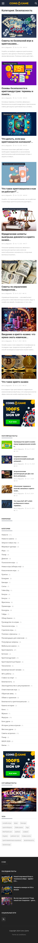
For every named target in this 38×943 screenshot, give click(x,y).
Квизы (4, 745)
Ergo (27, 827)
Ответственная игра (9, 689)
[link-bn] (19, 413)
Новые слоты (26, 836)
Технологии (6, 666)
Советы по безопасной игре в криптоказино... (17, 42)
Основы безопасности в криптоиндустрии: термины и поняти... (17, 91)
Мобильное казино (9, 646)
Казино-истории (8, 705)
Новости (5, 535)
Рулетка (5, 574)
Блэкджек (5, 578)
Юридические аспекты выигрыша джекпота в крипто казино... (18, 237)
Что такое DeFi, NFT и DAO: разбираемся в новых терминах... (23, 503)
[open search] (35, 3)
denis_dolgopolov (7, 47)
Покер (4, 554)
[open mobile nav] (3, 3)
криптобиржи (7, 827)
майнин (17, 832)
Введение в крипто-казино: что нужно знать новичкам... (18, 336)
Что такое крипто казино (15, 382)
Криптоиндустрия (8, 658)
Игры (4, 550)
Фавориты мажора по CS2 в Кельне (23, 889)
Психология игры (8, 562)
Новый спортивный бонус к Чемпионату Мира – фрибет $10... (23, 879)
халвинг (25, 832)
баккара (23, 823)
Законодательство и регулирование (16, 686)
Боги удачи (6, 721)
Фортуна (5, 717)
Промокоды (6, 606)
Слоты (4, 586)
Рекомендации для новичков (13, 638)
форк (16, 823)
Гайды (4, 614)
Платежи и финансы (9, 634)
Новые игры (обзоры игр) (11, 566)
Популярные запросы (10, 642)
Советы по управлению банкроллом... (14, 288)
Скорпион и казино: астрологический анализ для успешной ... (24, 459)
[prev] (27, 791)
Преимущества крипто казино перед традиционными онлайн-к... (25, 444)
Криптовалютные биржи (11, 662)
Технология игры (8, 626)
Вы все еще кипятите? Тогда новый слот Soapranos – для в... (25, 899)
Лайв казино (19, 827)
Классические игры (9, 570)
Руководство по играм (10, 622)
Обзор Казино (7, 618)
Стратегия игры (8, 630)
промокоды (6, 845)
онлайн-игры (7, 823)
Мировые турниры (9, 547)
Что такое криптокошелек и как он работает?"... (19, 190)
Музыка (4, 713)
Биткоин (5, 654)
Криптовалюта (7, 650)
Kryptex (5, 836)
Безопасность (7, 682)
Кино (4, 709)
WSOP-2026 (6, 741)
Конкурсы (5, 610)
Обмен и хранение (9, 697)
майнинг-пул (15, 836)
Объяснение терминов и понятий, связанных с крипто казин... (24, 488)
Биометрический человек (12, 670)
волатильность (29, 840)
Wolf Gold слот (7, 832)
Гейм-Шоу (5, 590)
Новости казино (8, 539)
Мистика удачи (7, 729)
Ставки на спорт (8, 678)
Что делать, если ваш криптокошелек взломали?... (17, 140)
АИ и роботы (6, 674)
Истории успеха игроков (11, 725)
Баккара (5, 582)
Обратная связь (8, 693)
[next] (33, 791)
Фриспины (6, 602)
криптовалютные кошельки (12, 840)
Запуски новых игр (9, 543)
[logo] (19, 3)
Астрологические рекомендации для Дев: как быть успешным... (24, 474)
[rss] (4, 919)
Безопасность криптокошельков (14, 701)
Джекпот (5, 558)
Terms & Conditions (19, 935)
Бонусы (4, 594)
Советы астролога (8, 733)
